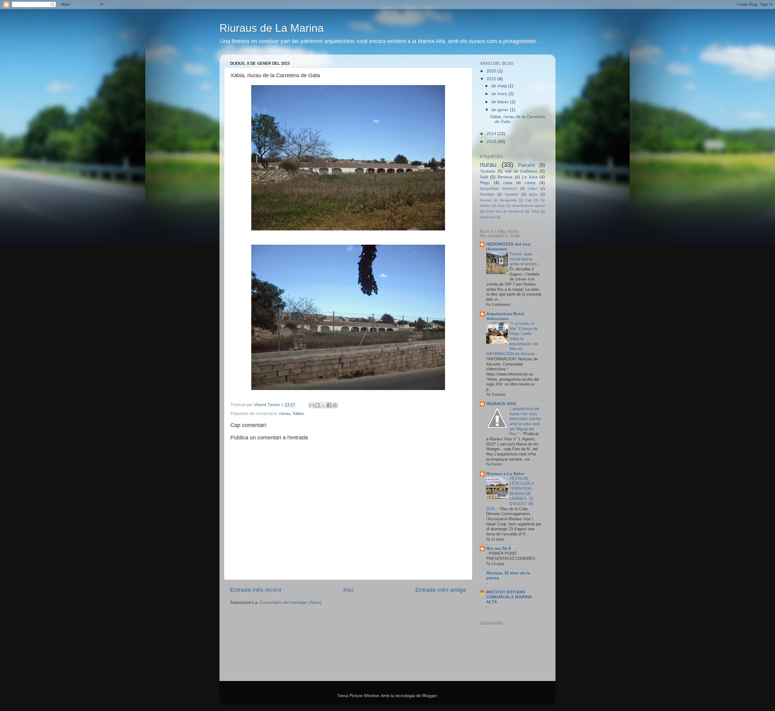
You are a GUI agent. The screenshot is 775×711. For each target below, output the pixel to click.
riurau (284, 413)
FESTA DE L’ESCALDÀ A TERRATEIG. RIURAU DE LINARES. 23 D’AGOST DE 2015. (510, 493)
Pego (485, 182)
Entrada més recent (255, 590)
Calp (528, 200)
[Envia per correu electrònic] (312, 405)
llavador (511, 194)
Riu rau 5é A (498, 548)
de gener (500, 109)
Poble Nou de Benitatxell (504, 211)
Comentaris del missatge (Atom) (291, 602)
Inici (348, 590)
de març (499, 93)
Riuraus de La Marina (271, 28)
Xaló (484, 177)
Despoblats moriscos (498, 189)
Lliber (532, 189)
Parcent (526, 165)
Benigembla (508, 200)
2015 (491, 79)
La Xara (530, 177)
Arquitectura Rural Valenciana (505, 316)
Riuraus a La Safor (505, 473)
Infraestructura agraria (528, 205)
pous (533, 194)
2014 (491, 133)
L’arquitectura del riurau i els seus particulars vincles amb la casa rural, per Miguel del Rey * (525, 421)
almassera (487, 217)
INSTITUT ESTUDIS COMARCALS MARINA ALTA (509, 597)
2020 (491, 71)
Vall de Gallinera (521, 171)
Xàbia (298, 413)
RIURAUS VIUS (501, 404)
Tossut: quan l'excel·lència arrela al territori (524, 259)
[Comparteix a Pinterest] (335, 405)
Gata (501, 205)
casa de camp (519, 182)
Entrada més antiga (440, 590)
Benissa (505, 177)
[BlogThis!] (318, 405)
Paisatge (487, 194)
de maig (499, 86)
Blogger (429, 695)
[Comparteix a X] (323, 405)
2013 (491, 141)
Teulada (487, 171)
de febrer (500, 102)
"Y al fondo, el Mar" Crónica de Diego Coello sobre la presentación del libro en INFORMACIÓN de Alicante (512, 338)
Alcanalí (485, 200)
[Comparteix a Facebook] (329, 405)
